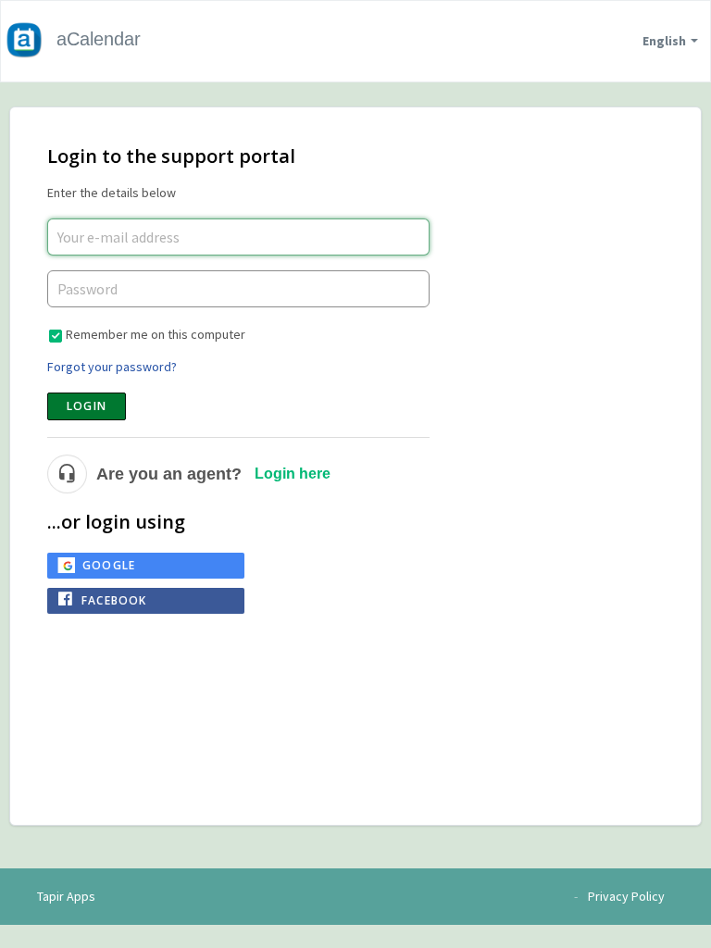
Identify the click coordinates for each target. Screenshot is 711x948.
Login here (293, 473)
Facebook (114, 600)
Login (86, 406)
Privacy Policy (626, 896)
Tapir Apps (66, 896)
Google (108, 565)
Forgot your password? (112, 366)
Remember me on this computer (155, 334)
